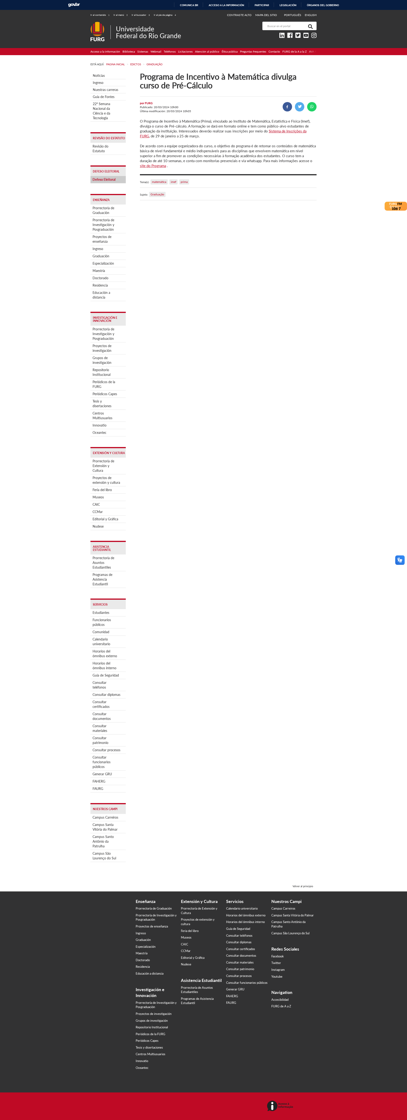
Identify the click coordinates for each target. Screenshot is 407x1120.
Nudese (98, 526)
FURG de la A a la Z (294, 51)
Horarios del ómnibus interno (104, 665)
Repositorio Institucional (101, 372)
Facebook (277, 956)
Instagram (278, 970)
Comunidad (101, 632)
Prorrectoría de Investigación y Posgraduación (103, 224)
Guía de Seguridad (106, 675)
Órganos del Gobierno (323, 5)
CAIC (96, 504)
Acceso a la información (226, 5)
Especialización (103, 263)
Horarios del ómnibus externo (105, 653)
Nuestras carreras (105, 90)
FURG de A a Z (281, 1006)
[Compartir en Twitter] (299, 106)
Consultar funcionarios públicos (101, 762)
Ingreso (98, 83)
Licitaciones (185, 51)
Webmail (156, 51)
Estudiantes (101, 613)
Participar (262, 5)
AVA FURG (316, 51)
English (311, 15)
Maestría (99, 271)
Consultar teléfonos (99, 685)
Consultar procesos (106, 750)
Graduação (157, 194)
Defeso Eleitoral (104, 179)
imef (173, 182)
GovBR (74, 5)
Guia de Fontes (103, 97)
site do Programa (153, 166)
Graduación (101, 256)
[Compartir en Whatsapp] (312, 106)
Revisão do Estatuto (100, 148)
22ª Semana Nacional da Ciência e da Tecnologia (101, 111)
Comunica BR (189, 5)
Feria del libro (102, 490)
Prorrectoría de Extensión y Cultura (103, 465)
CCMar (98, 512)
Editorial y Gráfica (105, 519)
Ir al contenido (100, 14)
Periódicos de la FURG (104, 384)
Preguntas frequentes (253, 51)
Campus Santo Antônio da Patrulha (103, 841)
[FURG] (100, 23)
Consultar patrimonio (100, 740)
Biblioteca (128, 51)
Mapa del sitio (266, 15)
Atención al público (207, 51)
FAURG (98, 789)
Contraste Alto (239, 15)
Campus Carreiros (105, 817)
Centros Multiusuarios (102, 415)
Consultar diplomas (106, 695)
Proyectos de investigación (102, 348)
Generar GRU (102, 774)
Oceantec (99, 433)
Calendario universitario (101, 641)
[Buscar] (309, 25)
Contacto (274, 51)
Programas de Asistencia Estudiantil (102, 579)
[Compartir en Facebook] (287, 106)
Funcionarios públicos (102, 622)
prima (184, 182)
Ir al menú (121, 14)
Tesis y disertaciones (102, 403)
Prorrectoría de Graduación (103, 210)
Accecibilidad (280, 999)
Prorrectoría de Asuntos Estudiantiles (103, 562)
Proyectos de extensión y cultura (106, 480)
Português (293, 15)
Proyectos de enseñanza (102, 239)
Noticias (99, 76)
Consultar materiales (100, 728)
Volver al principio (303, 886)
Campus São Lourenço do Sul (104, 855)
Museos (98, 497)
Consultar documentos (102, 716)
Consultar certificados (101, 704)
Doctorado (100, 278)
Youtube (276, 976)
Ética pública (230, 51)
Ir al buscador (141, 14)
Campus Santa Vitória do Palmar (105, 827)
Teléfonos (170, 51)
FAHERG (99, 781)
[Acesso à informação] (281, 1106)
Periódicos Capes (105, 394)
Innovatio (99, 425)
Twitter (276, 963)
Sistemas (142, 51)
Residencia (100, 285)
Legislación (288, 5)
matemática (159, 182)
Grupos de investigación (102, 360)
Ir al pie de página (165, 14)
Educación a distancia (101, 295)
